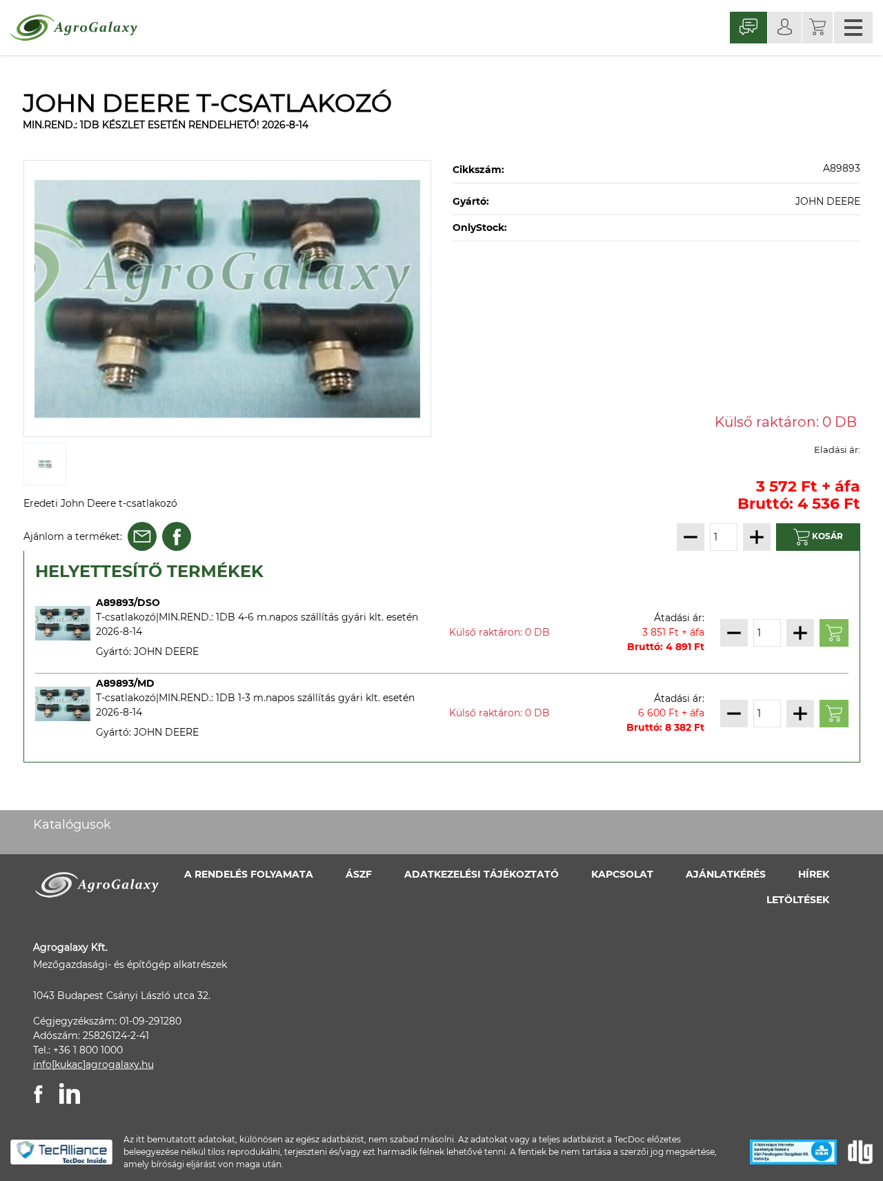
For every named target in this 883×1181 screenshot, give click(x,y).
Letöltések (797, 900)
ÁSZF (359, 874)
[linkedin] (69, 1093)
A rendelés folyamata (248, 874)
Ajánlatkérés (726, 874)
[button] (817, 27)
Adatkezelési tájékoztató (481, 874)
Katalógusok (72, 824)
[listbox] (227, 298)
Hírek (813, 874)
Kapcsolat (622, 874)
